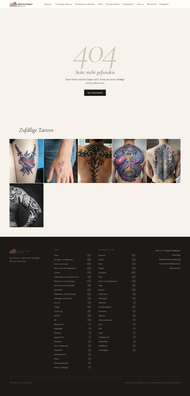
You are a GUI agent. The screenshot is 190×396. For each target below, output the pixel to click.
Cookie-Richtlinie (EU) (169, 263)
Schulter (117, 272)
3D (72, 320)
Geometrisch (72, 354)
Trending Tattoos (63, 4)
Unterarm (117, 294)
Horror (72, 302)
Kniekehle (117, 341)
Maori (72, 358)
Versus (140, 4)
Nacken (117, 302)
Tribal (72, 307)
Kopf (117, 333)
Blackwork (72, 324)
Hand (117, 259)
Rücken (117, 255)
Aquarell (72, 350)
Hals (117, 285)
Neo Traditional (72, 346)
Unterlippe (117, 350)
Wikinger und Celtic (72, 298)
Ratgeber (164, 4)
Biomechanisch (72, 363)
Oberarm (117, 298)
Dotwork (72, 341)
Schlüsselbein (117, 307)
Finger (117, 268)
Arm (117, 324)
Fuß (117, 277)
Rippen (117, 315)
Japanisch (72, 337)
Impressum (175, 268)
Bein (117, 264)
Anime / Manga (72, 367)
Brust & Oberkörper (117, 281)
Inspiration (128, 4)
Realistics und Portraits (72, 294)
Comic (72, 272)
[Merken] (40, 142)
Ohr (117, 328)
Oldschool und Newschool (72, 277)
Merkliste (151, 4)
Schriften (72, 290)
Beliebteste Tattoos (85, 4)
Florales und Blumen (72, 259)
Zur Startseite (95, 92)
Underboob (117, 337)
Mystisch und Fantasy (72, 281)
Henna (72, 315)
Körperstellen (113, 4)
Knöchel (117, 311)
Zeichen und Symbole (72, 285)
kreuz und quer (72, 264)
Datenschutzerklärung (169, 259)
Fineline (72, 333)
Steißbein (117, 346)
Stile (100, 4)
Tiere (72, 255)
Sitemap (176, 255)
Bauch (117, 290)
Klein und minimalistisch (72, 268)
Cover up (72, 311)
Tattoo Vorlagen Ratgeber (167, 250)
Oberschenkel (117, 320)
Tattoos (48, 4)
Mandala (72, 328)
